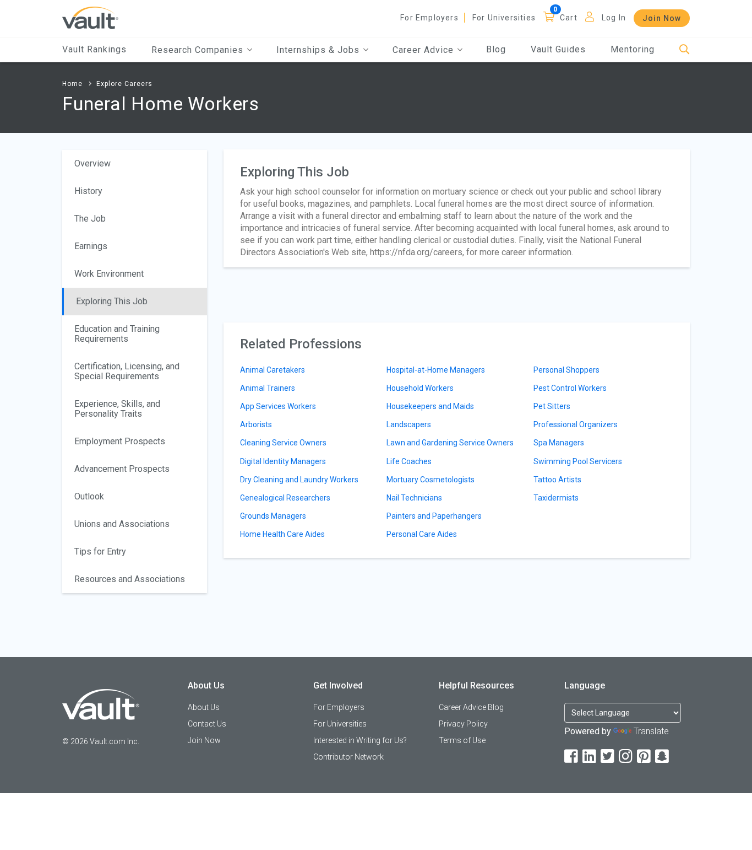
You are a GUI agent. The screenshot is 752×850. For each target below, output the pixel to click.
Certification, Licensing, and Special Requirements (126, 371)
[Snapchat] (663, 756)
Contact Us (207, 723)
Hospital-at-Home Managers (435, 369)
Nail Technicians (414, 497)
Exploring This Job (112, 301)
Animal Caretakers (272, 369)
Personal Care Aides (421, 534)
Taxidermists (556, 497)
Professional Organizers (575, 424)
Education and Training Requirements (117, 334)
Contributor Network (348, 756)
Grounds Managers (273, 516)
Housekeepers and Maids (430, 406)
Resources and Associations (129, 579)
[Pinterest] (644, 756)
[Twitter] (608, 756)
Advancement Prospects (122, 469)
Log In (614, 17)
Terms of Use (462, 740)
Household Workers (420, 388)
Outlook (89, 496)
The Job (90, 218)
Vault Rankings (94, 49)
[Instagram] (626, 756)
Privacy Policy (463, 723)
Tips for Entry (100, 551)
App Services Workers (278, 406)
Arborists (256, 424)
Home (72, 84)
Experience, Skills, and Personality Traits (117, 409)
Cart (568, 17)
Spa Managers (558, 442)
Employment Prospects (119, 441)
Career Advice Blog (471, 707)
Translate (651, 731)
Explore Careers (124, 84)
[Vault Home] (90, 17)
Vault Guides (558, 49)
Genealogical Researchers (285, 497)
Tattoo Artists (557, 479)
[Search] (684, 50)
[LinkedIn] (590, 756)
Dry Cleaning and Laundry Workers (299, 479)
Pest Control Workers (570, 388)
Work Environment (109, 273)
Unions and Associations (122, 524)
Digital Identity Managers (283, 461)
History (88, 191)
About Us (204, 707)
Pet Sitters (551, 406)
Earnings (90, 246)
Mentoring (633, 49)
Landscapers (408, 424)
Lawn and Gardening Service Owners (450, 442)
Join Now (661, 18)
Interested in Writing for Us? (360, 740)
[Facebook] (572, 756)
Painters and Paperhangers (434, 516)
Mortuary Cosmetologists (430, 479)
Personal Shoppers (566, 369)
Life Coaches (409, 461)
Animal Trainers (267, 388)
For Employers (429, 17)
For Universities (504, 17)
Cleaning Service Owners (283, 442)
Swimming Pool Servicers (577, 461)
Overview (92, 163)
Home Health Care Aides (282, 534)
